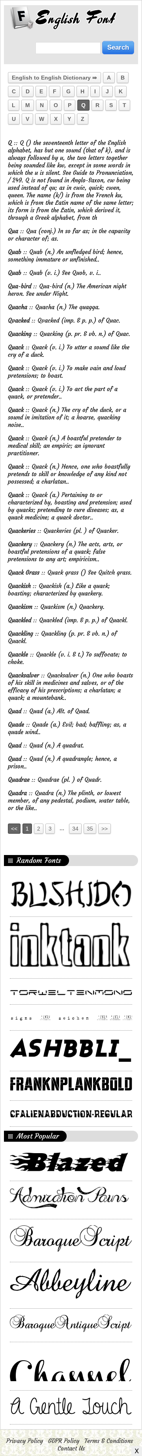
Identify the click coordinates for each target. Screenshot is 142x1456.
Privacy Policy (24, 1441)
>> (104, 828)
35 (90, 828)
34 (75, 828)
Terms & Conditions (108, 1441)
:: (14, 143)
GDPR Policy (63, 1441)
